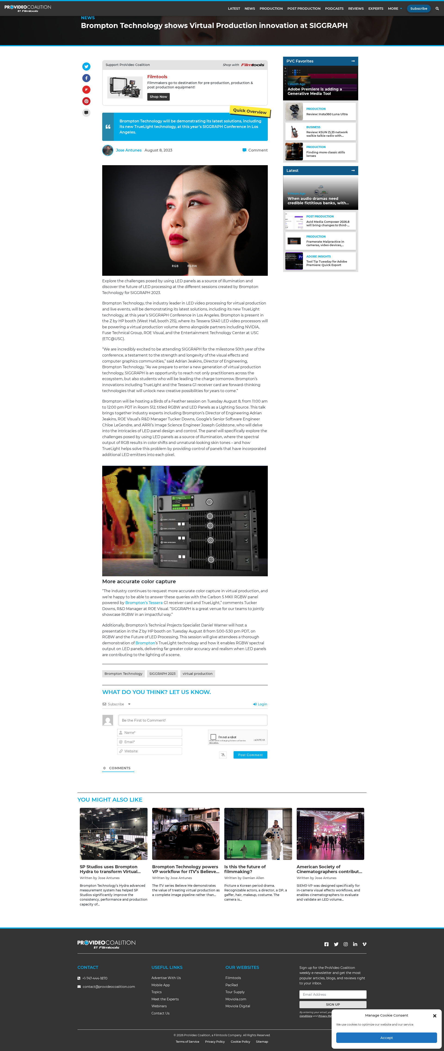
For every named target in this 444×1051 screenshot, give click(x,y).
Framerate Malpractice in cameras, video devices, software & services (325, 245)
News (250, 8)
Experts (375, 8)
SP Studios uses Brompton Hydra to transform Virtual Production (108, 871)
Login (262, 704)
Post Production (304, 8)
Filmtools (233, 978)
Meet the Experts (165, 999)
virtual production (198, 674)
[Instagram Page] (346, 944)
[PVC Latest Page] (353, 170)
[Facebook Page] (326, 944)
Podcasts (334, 8)
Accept (386, 1037)
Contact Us (160, 1013)
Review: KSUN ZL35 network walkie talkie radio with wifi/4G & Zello (327, 135)
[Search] (437, 8)
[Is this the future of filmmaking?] (258, 833)
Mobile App (160, 985)
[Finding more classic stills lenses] (294, 151)
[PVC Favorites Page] (353, 61)
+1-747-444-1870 (94, 978)
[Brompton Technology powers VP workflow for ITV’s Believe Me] (186, 833)
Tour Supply (235, 992)
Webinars (159, 1006)
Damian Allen (253, 878)
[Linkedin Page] (355, 944)
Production (271, 8)
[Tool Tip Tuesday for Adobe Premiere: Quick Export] (294, 260)
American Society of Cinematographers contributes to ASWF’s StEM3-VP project (330, 871)
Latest (234, 8)
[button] (434, 1015)
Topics (156, 992)
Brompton (145, 643)
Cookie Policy (240, 1041)
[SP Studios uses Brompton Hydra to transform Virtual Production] (114, 833)
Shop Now (158, 97)
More (393, 8)
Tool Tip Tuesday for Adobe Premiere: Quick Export (326, 263)
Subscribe (418, 8)
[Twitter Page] (336, 944)
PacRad (231, 985)
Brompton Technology (123, 674)
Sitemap (262, 1041)
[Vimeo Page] (364, 944)
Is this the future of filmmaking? (245, 869)
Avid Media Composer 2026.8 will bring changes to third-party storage (327, 225)
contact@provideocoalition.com (109, 987)
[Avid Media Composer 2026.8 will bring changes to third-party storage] (294, 220)
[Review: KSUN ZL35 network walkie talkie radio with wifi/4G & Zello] (294, 131)
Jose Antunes (129, 150)
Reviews (356, 8)
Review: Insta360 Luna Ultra (327, 114)
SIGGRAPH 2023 (162, 674)
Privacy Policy (326, 1015)
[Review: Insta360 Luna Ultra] (294, 111)
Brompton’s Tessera (144, 603)
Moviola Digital (237, 1006)
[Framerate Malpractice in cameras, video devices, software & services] (294, 240)
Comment (257, 150)
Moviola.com (235, 999)
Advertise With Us (166, 978)
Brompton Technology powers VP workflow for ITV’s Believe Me (185, 871)
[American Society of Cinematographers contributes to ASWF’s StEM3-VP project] (330, 833)
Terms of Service (187, 1041)
